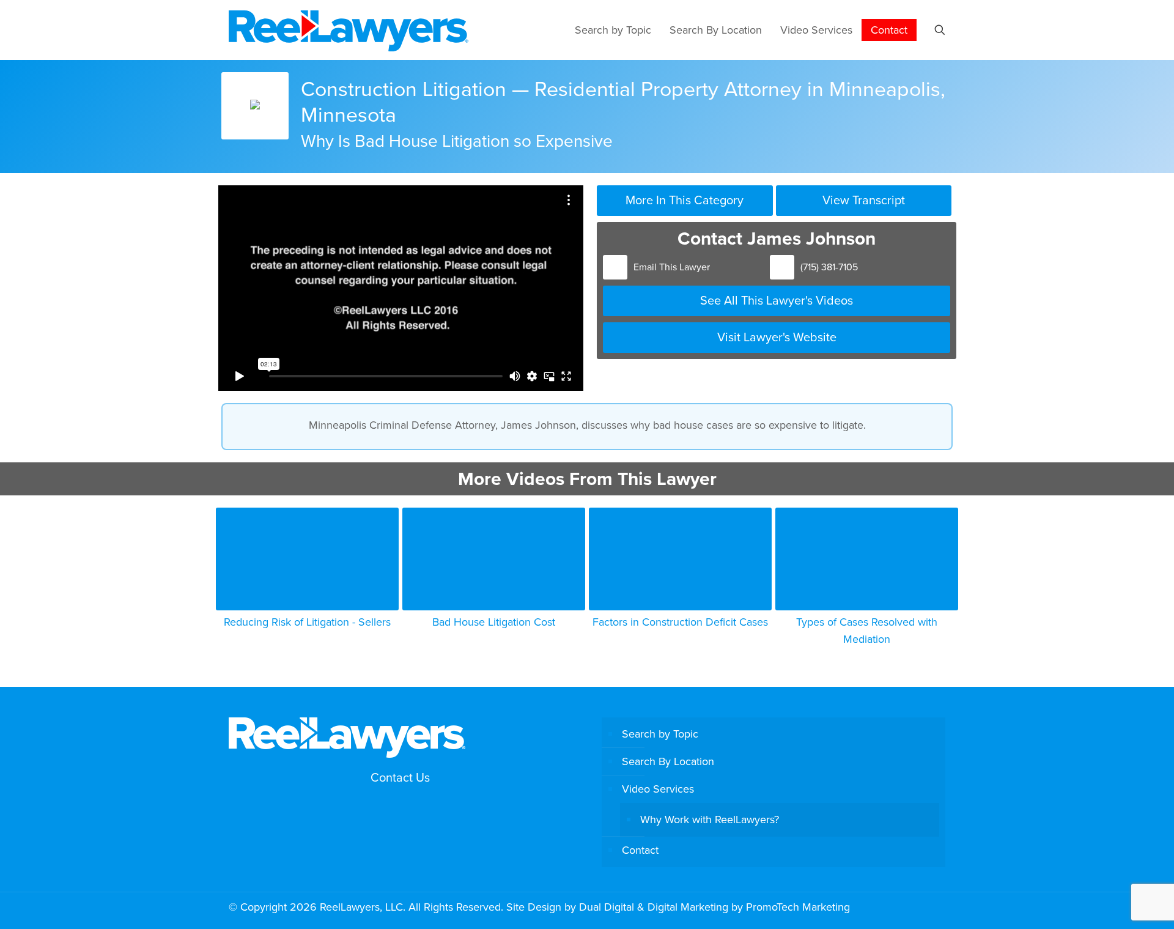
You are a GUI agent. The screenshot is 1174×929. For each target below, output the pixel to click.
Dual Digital (606, 906)
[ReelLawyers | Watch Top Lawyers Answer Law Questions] (348, 29)
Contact (640, 849)
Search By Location (668, 761)
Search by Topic (660, 733)
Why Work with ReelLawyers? (709, 819)
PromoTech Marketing (798, 906)
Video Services (658, 788)
